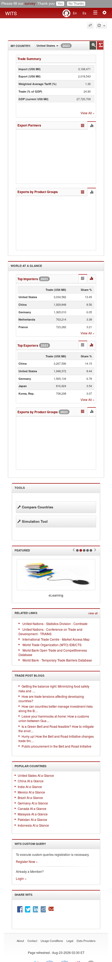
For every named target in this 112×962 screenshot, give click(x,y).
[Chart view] (91, 126)
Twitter (27, 909)
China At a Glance (30, 781)
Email (51, 909)
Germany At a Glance (33, 803)
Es (84, 13)
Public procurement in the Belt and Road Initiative (56, 746)
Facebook (19, 909)
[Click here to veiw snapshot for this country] (100, 45)
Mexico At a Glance (31, 792)
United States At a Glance (36, 775)
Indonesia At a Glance (33, 825)
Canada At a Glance (32, 808)
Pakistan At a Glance (32, 819)
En (75, 13)
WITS (11, 13)
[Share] (101, 25)
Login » (21, 878)
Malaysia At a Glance (33, 814)
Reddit (43, 909)
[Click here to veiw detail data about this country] (93, 45)
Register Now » (27, 861)
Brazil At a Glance (30, 797)
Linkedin (35, 909)
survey (29, 3)
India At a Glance (30, 786)
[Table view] (83, 126)
